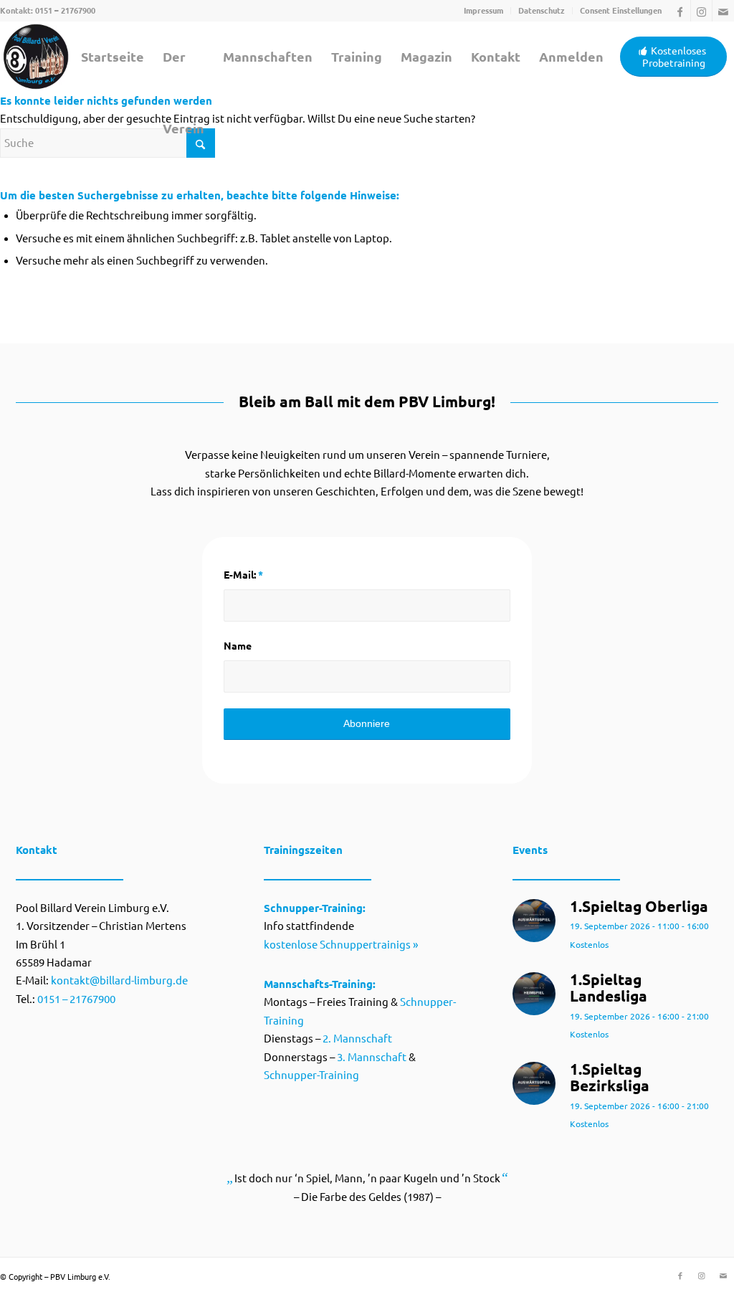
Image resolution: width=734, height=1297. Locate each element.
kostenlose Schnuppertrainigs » (341, 945)
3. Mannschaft (371, 1057)
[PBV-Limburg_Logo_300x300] (36, 56)
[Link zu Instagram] (701, 11)
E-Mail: (243, 575)
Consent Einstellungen (621, 10)
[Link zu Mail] (723, 11)
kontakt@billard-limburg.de (119, 980)
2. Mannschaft (357, 1038)
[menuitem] (484, 10)
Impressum (483, 10)
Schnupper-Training (311, 1075)
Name (238, 646)
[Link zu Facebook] (679, 11)
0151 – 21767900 (65, 10)
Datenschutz (541, 10)
